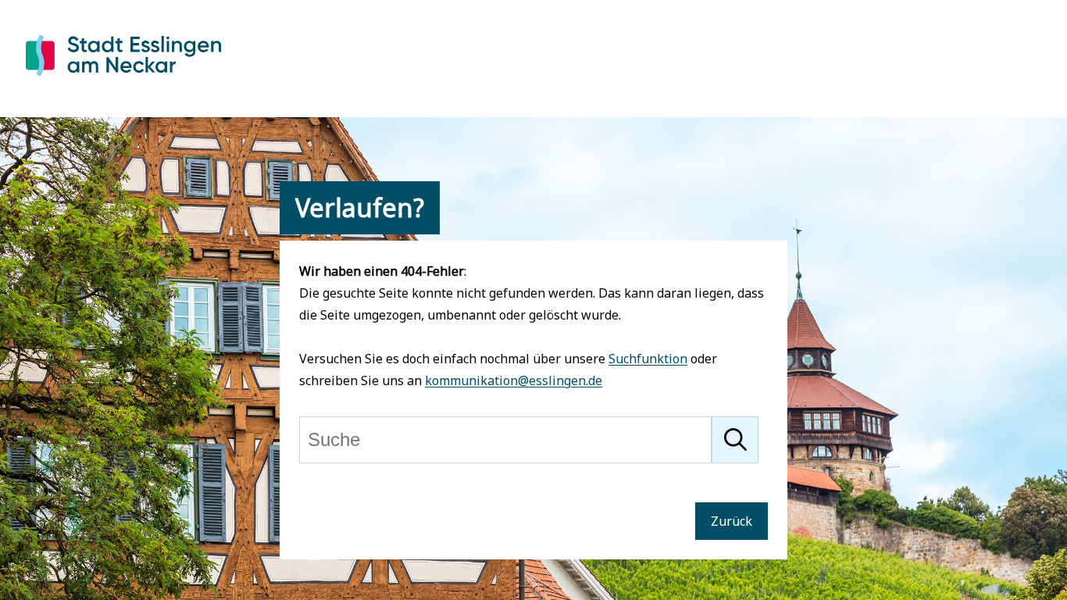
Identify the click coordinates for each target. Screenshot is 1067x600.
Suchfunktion (647, 358)
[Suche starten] (735, 439)
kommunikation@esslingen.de (513, 380)
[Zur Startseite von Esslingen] (123, 79)
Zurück (731, 521)
